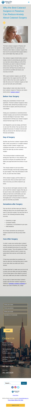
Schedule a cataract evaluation (17, 283)
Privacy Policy (15, 395)
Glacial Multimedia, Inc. (24, 398)
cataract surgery (15, 92)
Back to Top (15, 405)
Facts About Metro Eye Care (15, 400)
